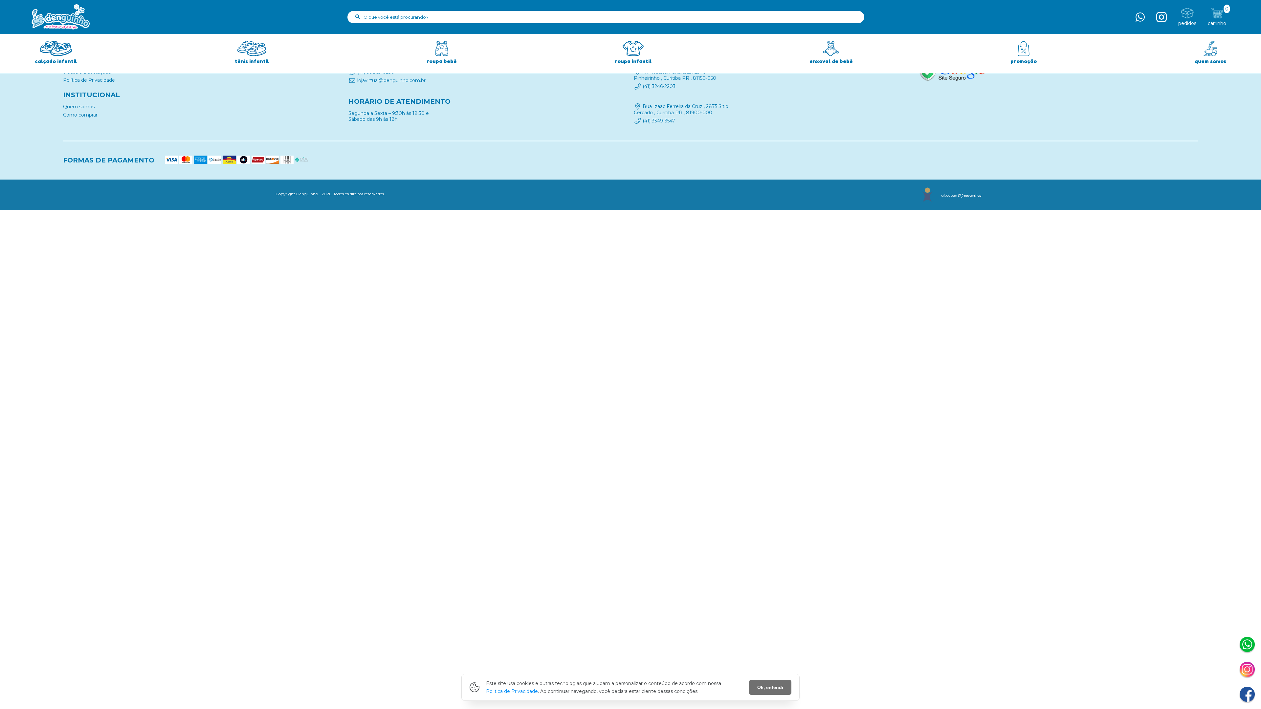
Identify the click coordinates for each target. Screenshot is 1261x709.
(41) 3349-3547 (659, 121)
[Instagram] (1247, 670)
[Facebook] (1247, 695)
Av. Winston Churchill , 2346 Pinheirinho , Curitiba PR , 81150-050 (675, 75)
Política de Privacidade (89, 80)
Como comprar (80, 115)
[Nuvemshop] (961, 196)
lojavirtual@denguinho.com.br (391, 80)
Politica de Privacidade (512, 691)
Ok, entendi (770, 687)
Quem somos (79, 107)
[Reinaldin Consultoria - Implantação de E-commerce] (927, 194)
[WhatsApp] (1247, 645)
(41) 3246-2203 (659, 86)
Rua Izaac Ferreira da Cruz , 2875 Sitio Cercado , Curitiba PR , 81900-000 (681, 110)
